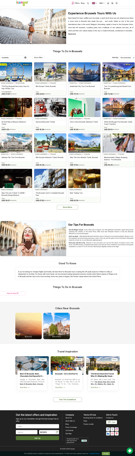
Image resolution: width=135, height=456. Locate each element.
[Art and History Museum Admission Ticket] (16, 107)
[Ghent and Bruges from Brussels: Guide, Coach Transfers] (119, 107)
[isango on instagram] (117, 429)
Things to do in (67, 51)
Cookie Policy (94, 454)
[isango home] (24, 3)
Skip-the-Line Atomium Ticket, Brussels (84, 157)
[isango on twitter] (112, 429)
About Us (68, 418)
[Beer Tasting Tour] (84, 178)
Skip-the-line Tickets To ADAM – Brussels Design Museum (14, 194)
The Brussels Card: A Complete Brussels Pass (50, 194)
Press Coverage (71, 427)
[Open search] (88, 3)
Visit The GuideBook (67, 399)
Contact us (109, 418)
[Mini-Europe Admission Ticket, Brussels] (50, 143)
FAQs (85, 421)
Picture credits (89, 424)
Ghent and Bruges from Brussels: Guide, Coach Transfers (118, 123)
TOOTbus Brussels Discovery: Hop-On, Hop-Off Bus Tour (15, 87)
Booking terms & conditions (93, 418)
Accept (105, 453)
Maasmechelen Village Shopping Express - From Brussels (115, 158)
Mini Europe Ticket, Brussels (46, 86)
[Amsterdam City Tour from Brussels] (84, 72)
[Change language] (94, 3)
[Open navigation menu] (116, 3)
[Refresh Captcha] (57, 432)
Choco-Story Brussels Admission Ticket (84, 122)
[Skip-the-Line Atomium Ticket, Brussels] (84, 143)
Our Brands (69, 430)
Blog (82, 3)
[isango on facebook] (108, 429)
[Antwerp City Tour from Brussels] (16, 143)
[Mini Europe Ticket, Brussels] (50, 72)
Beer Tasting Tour (76, 193)
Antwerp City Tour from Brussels (13, 157)
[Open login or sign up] (108, 3)
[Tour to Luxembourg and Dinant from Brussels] (119, 72)
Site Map (68, 433)
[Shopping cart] (112, 3)
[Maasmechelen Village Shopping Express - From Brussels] (119, 143)
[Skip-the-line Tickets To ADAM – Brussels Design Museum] (16, 178)
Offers (77, 3)
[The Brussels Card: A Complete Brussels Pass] (50, 178)
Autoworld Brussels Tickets (45, 122)
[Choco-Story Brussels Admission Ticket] (84, 107)
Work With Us (70, 421)
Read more (72, 34)
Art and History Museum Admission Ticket (14, 123)
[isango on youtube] (112, 433)
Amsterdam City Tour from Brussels (82, 86)
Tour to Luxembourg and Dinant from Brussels (117, 87)
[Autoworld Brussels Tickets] (50, 107)
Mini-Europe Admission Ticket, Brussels (50, 157)
